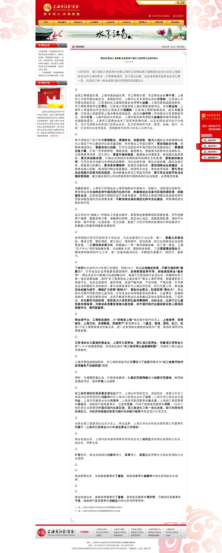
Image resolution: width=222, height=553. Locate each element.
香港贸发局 (135, 535)
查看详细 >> (55, 136)
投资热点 (143, 22)
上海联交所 (170, 529)
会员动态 (110, 22)
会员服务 (94, 22)
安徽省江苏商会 (120, 532)
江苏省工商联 (136, 529)
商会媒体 (175, 22)
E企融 (168, 535)
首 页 (173, 47)
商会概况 (62, 22)
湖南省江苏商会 (137, 532)
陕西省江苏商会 (154, 532)
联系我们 (180, 16)
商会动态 (78, 22)
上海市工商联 (119, 529)
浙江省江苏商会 (102, 532)
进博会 (99, 535)
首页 (46, 22)
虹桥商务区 (118, 535)
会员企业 (127, 22)
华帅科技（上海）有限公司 (140, 548)
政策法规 (159, 22)
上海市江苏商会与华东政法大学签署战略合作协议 (102, 507)
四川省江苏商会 (172, 532)
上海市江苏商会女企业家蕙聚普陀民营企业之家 (101, 511)
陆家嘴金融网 (153, 535)
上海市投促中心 (154, 529)
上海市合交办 (101, 529)
